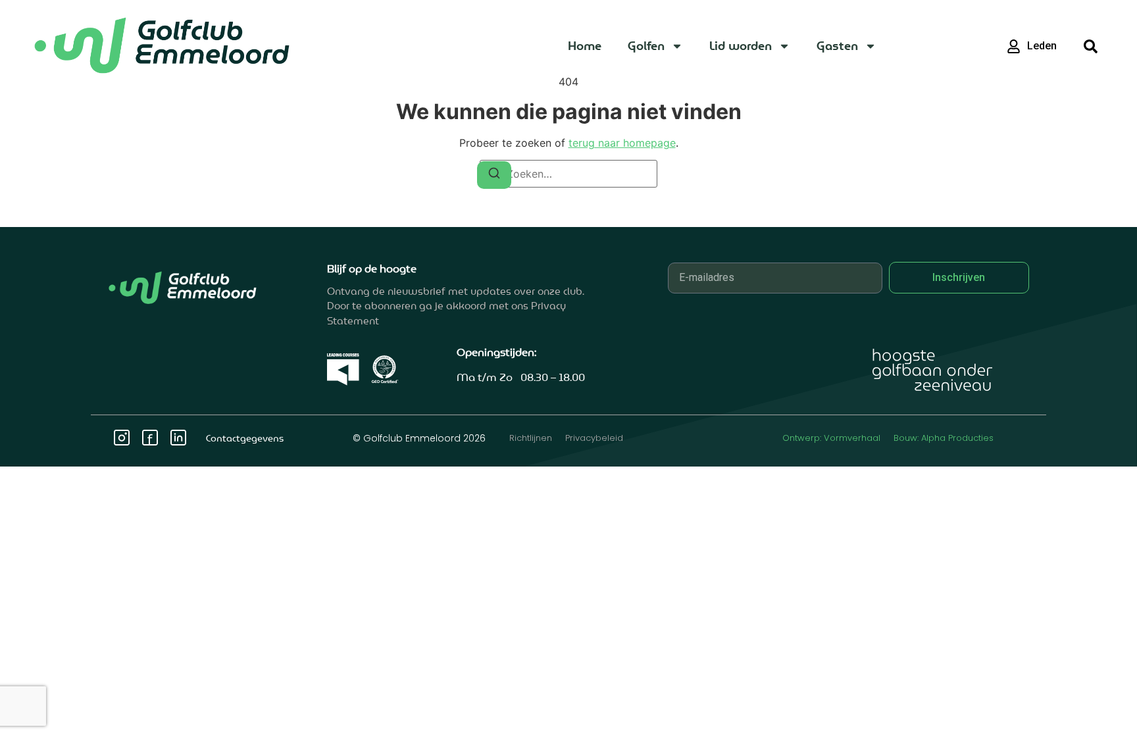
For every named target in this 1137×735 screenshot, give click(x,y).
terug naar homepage (622, 142)
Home (584, 45)
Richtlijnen (530, 438)
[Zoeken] (494, 175)
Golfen (646, 45)
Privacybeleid (594, 438)
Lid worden (740, 45)
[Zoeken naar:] (568, 174)
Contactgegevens (245, 438)
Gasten (837, 45)
